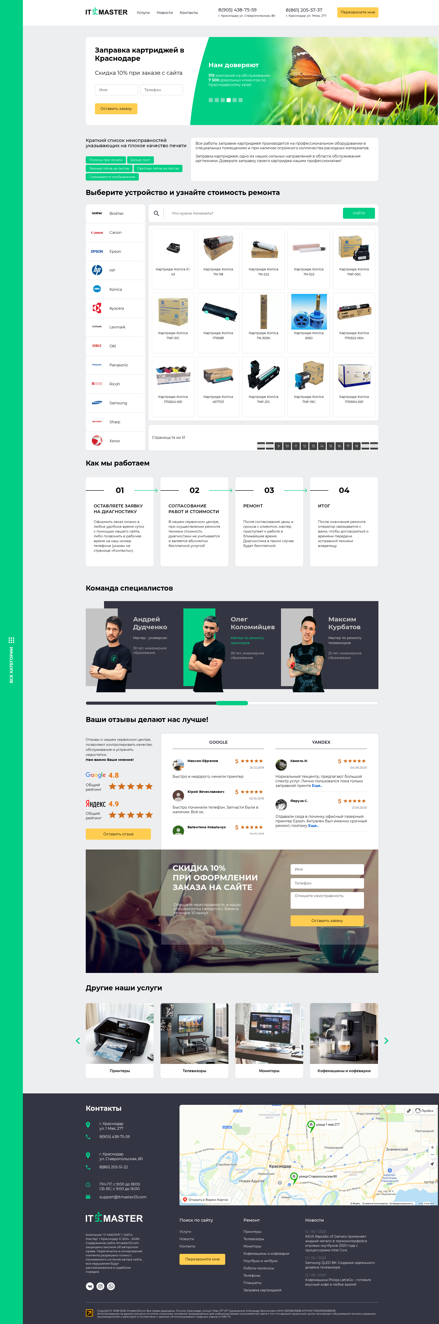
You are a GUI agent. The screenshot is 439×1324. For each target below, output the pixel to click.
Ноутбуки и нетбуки (261, 1261)
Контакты (189, 13)
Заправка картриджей (262, 1290)
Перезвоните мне (358, 12)
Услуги (143, 13)
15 (330, 446)
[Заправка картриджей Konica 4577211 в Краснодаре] (218, 376)
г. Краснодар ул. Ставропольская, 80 (246, 15)
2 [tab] (217, 100)
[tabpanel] (344, 82)
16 (339, 446)
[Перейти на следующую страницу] (365, 446)
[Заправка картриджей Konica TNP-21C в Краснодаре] (263, 376)
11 (296, 446)
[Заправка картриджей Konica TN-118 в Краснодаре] (218, 248)
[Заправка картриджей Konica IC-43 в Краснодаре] (172, 248)
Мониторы (252, 1246)
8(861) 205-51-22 (113, 1167)
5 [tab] (235, 100)
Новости (165, 13)
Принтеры (252, 1232)
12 (304, 446)
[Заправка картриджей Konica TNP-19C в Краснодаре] (308, 376)
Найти (359, 213)
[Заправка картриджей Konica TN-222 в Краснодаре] (263, 248)
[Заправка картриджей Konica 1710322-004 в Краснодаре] (354, 312)
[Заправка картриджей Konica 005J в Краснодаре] (308, 312)
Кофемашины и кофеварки (266, 1254)
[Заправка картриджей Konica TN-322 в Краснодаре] (308, 248)
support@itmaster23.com (123, 1197)
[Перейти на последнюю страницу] (374, 446)
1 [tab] (211, 100)
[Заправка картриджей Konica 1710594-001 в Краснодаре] (354, 376)
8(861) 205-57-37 (304, 10)
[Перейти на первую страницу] (261, 446)
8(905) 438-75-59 (237, 10)
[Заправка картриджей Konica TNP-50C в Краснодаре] (354, 248)
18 (356, 446)
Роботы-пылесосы (259, 1268)
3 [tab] (223, 100)
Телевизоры (254, 1239)
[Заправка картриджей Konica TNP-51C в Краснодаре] (172, 312)
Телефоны (252, 1275)
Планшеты (252, 1283)
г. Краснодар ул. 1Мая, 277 (306, 15)
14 (322, 446)
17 (348, 446)
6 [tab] (240, 100)
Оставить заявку (116, 109)
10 (287, 446)
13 (313, 446)
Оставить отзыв (118, 834)
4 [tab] (229, 100)
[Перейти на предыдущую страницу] (270, 446)
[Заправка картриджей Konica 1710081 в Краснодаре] (218, 312)
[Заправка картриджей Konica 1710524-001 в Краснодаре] (172, 376)
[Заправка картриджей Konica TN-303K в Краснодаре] (263, 312)
